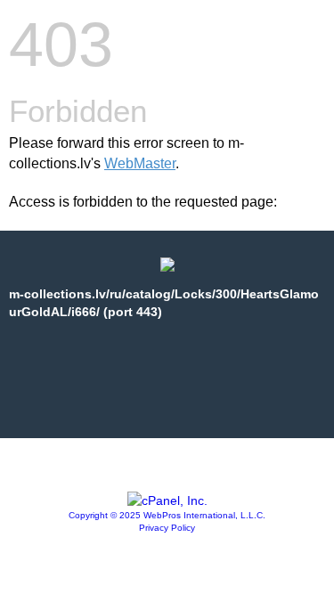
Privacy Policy (167, 528)
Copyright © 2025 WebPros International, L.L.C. (167, 515)
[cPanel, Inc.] (167, 500)
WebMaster (139, 163)
